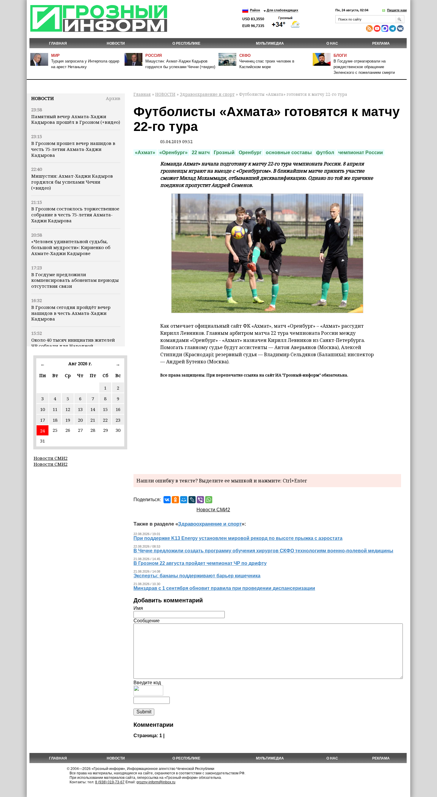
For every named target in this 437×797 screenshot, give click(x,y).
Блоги (340, 55)
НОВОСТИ (116, 43)
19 (67, 420)
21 (92, 420)
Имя (138, 608)
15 (105, 409)
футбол (325, 152)
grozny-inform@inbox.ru (155, 782)
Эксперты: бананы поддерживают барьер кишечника (196, 575)
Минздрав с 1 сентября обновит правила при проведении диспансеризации (224, 588)
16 (118, 409)
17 (42, 420)
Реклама (381, 43)
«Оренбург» (173, 152)
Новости (42, 98)
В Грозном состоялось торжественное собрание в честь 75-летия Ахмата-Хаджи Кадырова (75, 215)
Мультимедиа (270, 43)
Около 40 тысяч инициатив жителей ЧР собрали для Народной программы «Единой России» (73, 346)
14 (92, 409)
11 (55, 409)
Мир (55, 55)
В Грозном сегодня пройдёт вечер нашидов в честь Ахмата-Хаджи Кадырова (71, 313)
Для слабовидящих (282, 10)
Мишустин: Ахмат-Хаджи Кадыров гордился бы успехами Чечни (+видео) (72, 182)
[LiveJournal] (192, 499)
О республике (186, 43)
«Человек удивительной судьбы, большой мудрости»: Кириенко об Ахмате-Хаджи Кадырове (70, 247)
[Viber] (200, 499)
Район (255, 10)
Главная (58, 43)
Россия (153, 55)
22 (105, 420)
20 (80, 420)
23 (118, 420)
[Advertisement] (267, 425)
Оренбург (250, 152)
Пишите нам (397, 10)
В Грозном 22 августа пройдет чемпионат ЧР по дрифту (200, 563)
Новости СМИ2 (50, 458)
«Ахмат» (145, 152)
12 (67, 409)
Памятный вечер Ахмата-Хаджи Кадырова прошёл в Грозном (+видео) (75, 119)
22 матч (201, 152)
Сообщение (146, 620)
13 (80, 409)
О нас (332, 43)
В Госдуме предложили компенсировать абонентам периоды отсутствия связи (75, 280)
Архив (113, 98)
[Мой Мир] (183, 499)
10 (42, 409)
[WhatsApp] (208, 499)
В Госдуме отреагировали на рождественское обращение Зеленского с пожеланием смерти (364, 67)
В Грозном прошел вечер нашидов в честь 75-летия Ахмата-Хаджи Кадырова (73, 149)
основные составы (289, 152)
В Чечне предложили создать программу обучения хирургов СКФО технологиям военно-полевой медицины (263, 550)
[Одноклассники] (175, 499)
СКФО (245, 55)
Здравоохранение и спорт (207, 94)
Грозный (224, 152)
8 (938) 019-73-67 (110, 782)
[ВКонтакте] (167, 499)
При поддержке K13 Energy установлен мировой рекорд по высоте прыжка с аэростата (237, 538)
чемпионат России (360, 152)
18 (55, 420)
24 (42, 431)
